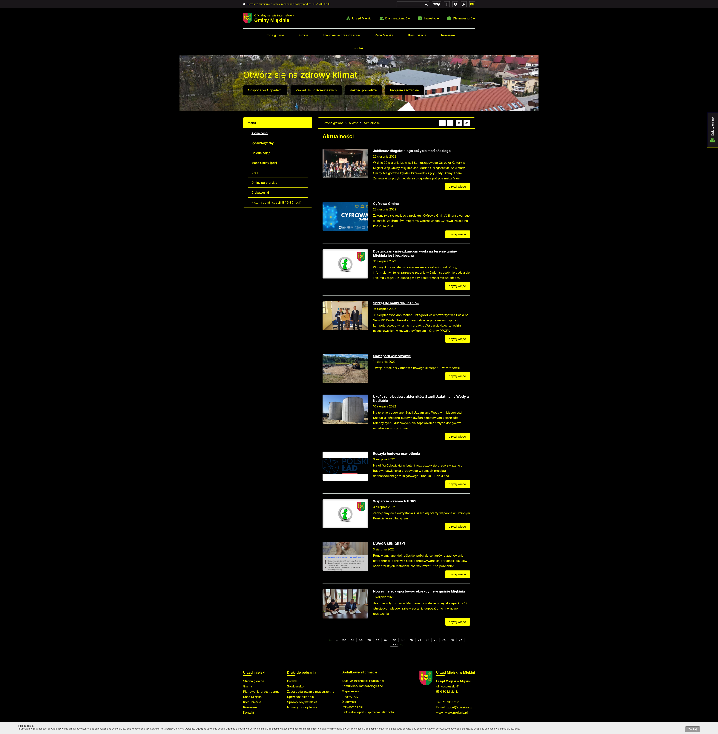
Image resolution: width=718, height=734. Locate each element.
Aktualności (259, 133)
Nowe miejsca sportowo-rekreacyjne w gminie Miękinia (419, 591)
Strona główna (273, 35)
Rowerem (448, 35)
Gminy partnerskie (264, 182)
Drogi (255, 173)
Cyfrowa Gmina (386, 204)
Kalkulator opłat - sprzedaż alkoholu (368, 712)
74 (444, 640)
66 (377, 640)
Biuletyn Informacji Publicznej (363, 681)
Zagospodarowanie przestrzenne (310, 691)
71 (419, 640)
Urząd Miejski (361, 18)
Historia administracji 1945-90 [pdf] (276, 202)
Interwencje (350, 696)
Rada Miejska (384, 35)
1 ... (335, 640)
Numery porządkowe (302, 707)
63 (352, 640)
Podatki (292, 681)
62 (344, 640)
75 (452, 640)
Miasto (353, 123)
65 (369, 640)
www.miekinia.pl (456, 712)
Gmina (303, 35)
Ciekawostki (260, 192)
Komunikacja (417, 35)
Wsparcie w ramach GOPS (394, 501)
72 (427, 640)
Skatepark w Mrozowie (392, 356)
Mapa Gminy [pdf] (264, 163)
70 (411, 640)
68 (394, 640)
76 (460, 640)
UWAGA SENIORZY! (389, 544)
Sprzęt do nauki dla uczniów (396, 303)
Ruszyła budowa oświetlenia (396, 454)
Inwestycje (431, 18)
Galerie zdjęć (260, 153)
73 (435, 640)
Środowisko (295, 686)
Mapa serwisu (351, 691)
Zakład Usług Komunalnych (316, 90)
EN (472, 4)
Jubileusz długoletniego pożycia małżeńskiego (412, 151)
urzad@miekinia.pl (459, 707)
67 (386, 640)
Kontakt (359, 48)
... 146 (394, 645)
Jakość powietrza (363, 90)
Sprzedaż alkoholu (300, 697)
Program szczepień (404, 90)
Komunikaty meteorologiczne (362, 686)
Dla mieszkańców (397, 18)
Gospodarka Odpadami (265, 90)
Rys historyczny (262, 143)
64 (361, 640)
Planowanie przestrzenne (341, 35)
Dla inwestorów (464, 18)
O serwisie (349, 702)
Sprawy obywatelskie (302, 702)
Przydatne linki (352, 707)
